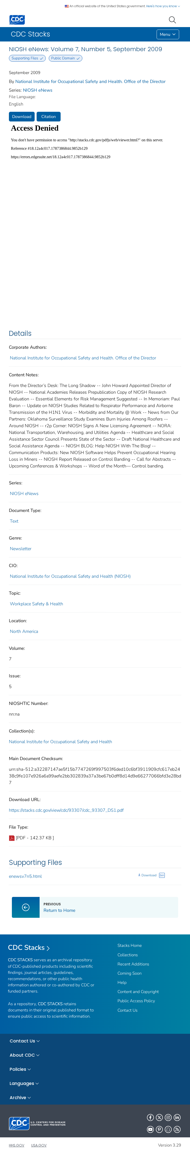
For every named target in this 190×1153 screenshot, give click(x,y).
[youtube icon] (150, 1129)
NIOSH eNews (37, 90)
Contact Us (128, 1010)
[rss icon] (177, 1129)
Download (21, 116)
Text (14, 521)
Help (122, 982)
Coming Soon (130, 973)
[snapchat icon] (168, 1129)
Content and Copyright (138, 992)
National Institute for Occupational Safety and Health (60, 742)
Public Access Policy (136, 1001)
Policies (18, 1069)
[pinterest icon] (159, 1129)
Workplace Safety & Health (36, 604)
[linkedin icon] (177, 1117)
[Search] (173, 19)
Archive (18, 1097)
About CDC (22, 1055)
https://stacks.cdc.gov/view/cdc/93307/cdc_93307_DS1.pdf (66, 810)
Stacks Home (130, 945)
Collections (128, 955)
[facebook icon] (150, 1117)
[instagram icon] (168, 1117)
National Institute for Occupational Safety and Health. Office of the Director (90, 81)
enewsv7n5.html (25, 876)
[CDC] (17, 19)
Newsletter (20, 549)
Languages (22, 1083)
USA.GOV (39, 1145)
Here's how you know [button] (162, 6)
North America (24, 631)
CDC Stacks (26, 947)
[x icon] (159, 1117)
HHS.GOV (16, 1145)
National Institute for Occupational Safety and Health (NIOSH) (70, 576)
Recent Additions (133, 964)
